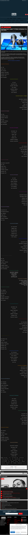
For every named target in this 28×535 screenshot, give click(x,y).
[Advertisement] (14, 7)
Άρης (11, 460)
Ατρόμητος (19, 460)
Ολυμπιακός (16, 461)
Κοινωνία (9, 22)
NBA (7, 522)
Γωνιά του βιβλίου (17, 520)
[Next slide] (27, 0)
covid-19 (10, 457)
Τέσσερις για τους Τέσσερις (7, 27)
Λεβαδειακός (12, 461)
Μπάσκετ (8, 520)
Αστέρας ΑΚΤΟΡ (15, 460)
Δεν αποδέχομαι (18, 532)
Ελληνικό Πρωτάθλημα (4, 461)
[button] (26, 524)
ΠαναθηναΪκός (23, 461)
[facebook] (25, 14)
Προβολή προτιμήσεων (24, 532)
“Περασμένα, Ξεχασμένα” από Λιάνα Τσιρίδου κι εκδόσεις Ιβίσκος (9, 508)
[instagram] (27, 14)
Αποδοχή (13, 532)
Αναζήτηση (25, 473)
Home (1, 24)
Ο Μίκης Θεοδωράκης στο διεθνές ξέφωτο (6, 505)
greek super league (21, 457)
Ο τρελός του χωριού (16, 523)
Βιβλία (3, 478)
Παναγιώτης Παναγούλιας (5, 31)
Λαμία (9, 461)
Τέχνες (13, 22)
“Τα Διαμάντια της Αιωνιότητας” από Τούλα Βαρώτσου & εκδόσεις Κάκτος (10, 502)
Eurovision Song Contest (6, 497)
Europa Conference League (15, 457)
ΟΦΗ (19, 461)
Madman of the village (8, 20)
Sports (17, 20)
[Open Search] (27, 20)
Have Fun (14, 18)
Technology (21, 20)
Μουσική (13, 497)
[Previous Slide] (26, 0)
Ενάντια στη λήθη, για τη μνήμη (5, 487)
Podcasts (13, 20)
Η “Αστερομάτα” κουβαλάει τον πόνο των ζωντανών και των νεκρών (11, 498)
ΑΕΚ (8, 460)
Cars (8, 18)
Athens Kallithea (5, 457)
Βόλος (22, 460)
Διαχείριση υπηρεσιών (13, 530)
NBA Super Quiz (24, 0)
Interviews (19, 18)
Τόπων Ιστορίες (18, 22)
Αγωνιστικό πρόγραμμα (4, 460)
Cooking (11, 18)
